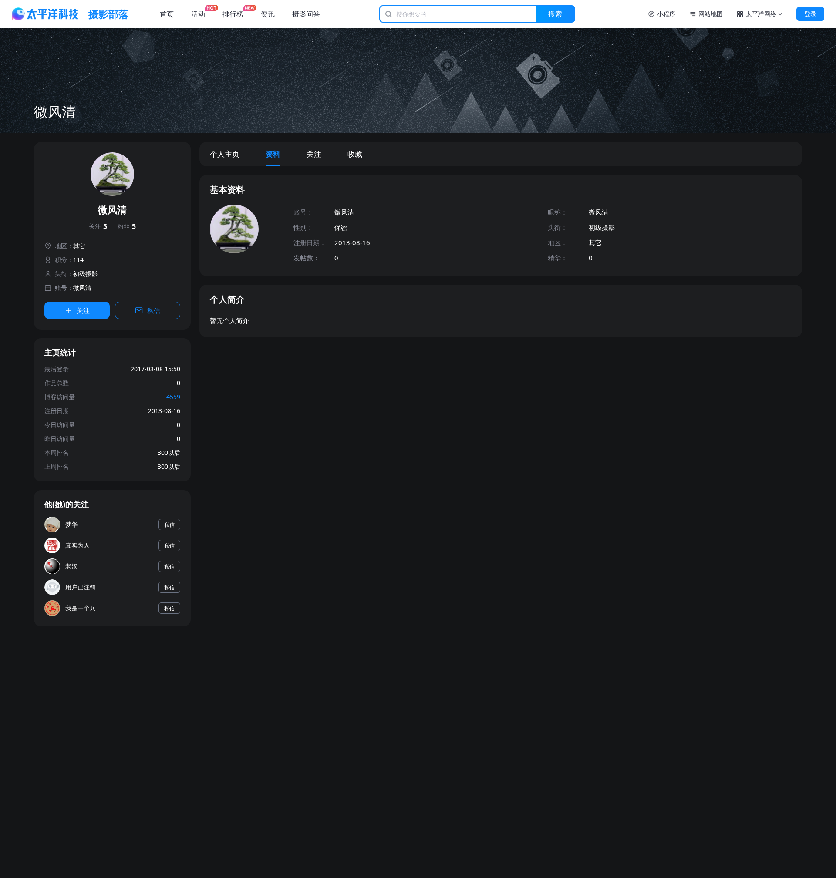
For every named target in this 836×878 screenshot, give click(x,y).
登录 (810, 14)
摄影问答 (306, 14)
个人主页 (224, 154)
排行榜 (232, 14)
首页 (167, 14)
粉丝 (127, 226)
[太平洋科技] (45, 13)
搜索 (555, 14)
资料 (273, 154)
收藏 (354, 154)
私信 (153, 310)
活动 (198, 14)
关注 (98, 226)
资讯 (268, 14)
